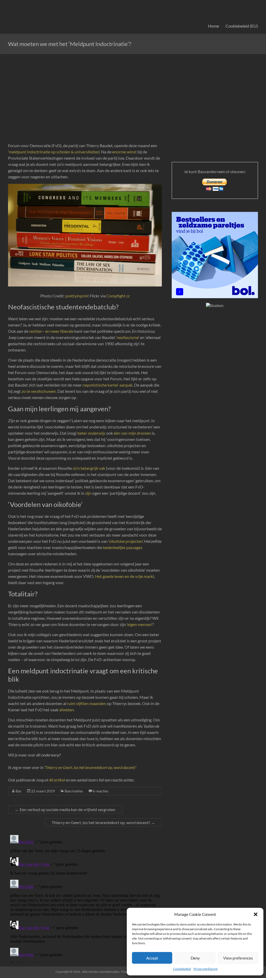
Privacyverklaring (205, 969)
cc (128, 295)
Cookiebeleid (182, 969)
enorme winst (124, 151)
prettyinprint (77, 295)
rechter (35, 331)
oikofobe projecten (125, 541)
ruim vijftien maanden (86, 703)
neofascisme (127, 337)
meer (54, 331)
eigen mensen (139, 624)
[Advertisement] (133, 93)
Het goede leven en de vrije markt (124, 576)
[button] (255, 914)
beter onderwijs (91, 433)
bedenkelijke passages (122, 547)
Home (213, 25)
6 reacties (100, 791)
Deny (195, 958)
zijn (88, 493)
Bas (18, 791)
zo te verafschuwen (39, 391)
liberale (67, 331)
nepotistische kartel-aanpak (107, 384)
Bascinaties (74, 791)
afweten (66, 709)
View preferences (238, 958)
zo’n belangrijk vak (89, 468)
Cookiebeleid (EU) (241, 25)
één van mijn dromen (132, 433)
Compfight (115, 295)
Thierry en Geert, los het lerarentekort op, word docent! (90, 767)
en (47, 331)
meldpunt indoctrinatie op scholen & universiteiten (54, 151)
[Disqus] (85, 898)
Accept (152, 958)
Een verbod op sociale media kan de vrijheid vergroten (65, 809)
